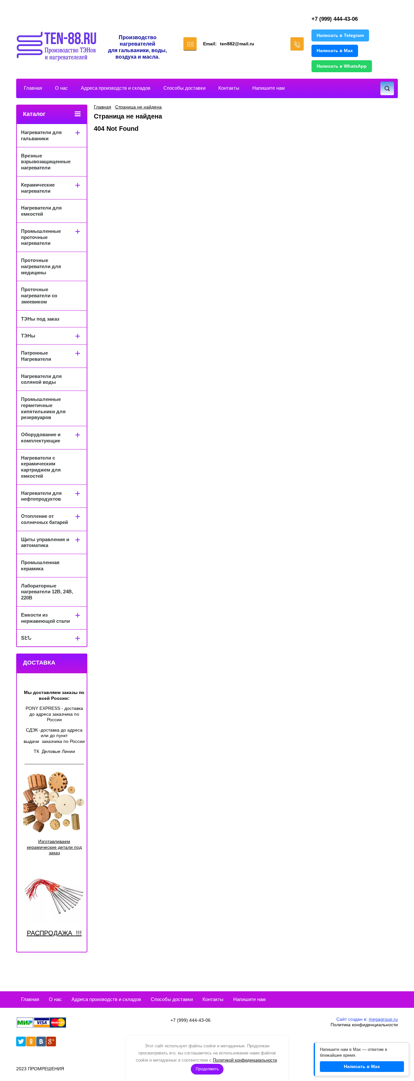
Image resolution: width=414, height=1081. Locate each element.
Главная (33, 88)
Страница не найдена (138, 106)
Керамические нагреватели (38, 188)
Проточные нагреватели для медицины (41, 266)
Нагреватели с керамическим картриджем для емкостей (41, 467)
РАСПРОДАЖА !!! (54, 933)
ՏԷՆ (26, 638)
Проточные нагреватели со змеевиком (39, 295)
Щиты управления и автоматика (45, 542)
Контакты (228, 88)
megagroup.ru (383, 1019)
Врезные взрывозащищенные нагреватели (46, 162)
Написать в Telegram (340, 35)
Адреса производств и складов (115, 88)
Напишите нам (268, 88)
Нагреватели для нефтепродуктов (41, 496)
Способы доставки (184, 88)
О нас (61, 88)
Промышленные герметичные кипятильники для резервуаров (43, 408)
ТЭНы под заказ (40, 319)
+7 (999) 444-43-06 (334, 19)
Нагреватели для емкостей (41, 211)
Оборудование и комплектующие (40, 437)
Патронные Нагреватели (36, 356)
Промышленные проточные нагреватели (41, 237)
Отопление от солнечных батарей (44, 519)
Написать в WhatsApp (342, 66)
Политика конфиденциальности (364, 1024)
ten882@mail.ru (237, 43)
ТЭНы (28, 335)
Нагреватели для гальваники (41, 135)
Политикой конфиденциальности (245, 1060)
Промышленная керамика (40, 565)
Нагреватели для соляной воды (41, 379)
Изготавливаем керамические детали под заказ (54, 847)
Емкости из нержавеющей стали (45, 618)
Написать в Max (335, 50)
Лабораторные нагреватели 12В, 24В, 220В (47, 592)
